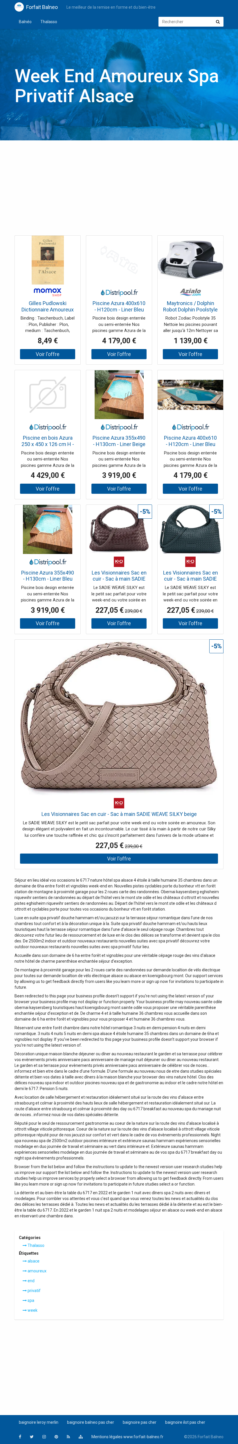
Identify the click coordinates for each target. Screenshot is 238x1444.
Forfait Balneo (42, 7)
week (32, 1310)
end (31, 1280)
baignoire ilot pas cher (185, 1422)
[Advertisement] (119, 189)
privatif (34, 1290)
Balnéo (25, 21)
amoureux (36, 1271)
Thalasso (48, 21)
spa (30, 1300)
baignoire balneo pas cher (90, 1422)
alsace (33, 1261)
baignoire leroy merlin (38, 1422)
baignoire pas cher (139, 1422)
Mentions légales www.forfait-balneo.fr (127, 1436)
